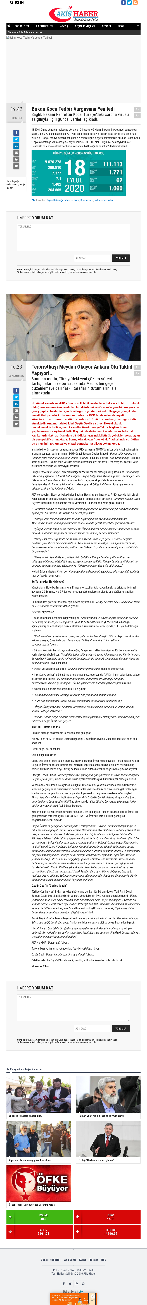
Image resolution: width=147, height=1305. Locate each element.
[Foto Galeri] (16, 2)
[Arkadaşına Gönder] (16, 153)
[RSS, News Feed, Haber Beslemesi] (135, 2)
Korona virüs (86, 200)
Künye (83, 1260)
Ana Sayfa (70, 1260)
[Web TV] (21, 2)
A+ (137, 109)
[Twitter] (16, 139)
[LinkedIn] (16, 146)
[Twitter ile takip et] (129, 2)
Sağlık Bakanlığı (55, 200)
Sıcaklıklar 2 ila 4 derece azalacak (25, 32)
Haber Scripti (70, 1291)
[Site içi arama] (11, 2)
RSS (103, 1260)
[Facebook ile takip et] (123, 2)
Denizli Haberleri (51, 1260)
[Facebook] (16, 133)
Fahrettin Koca (71, 200)
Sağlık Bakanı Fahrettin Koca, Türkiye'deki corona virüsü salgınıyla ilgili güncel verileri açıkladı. (80, 117)
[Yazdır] (16, 159)
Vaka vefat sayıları (104, 200)
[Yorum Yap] (16, 166)
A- (137, 115)
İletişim (93, 1260)
